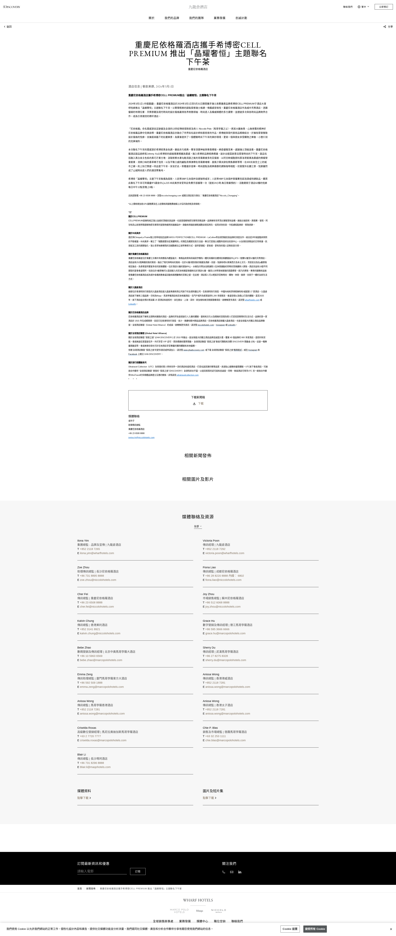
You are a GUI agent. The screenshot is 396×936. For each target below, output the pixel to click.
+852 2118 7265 (90, 549)
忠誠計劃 (241, 18)
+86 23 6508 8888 (91, 602)
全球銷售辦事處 (163, 921)
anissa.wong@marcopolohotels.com (227, 686)
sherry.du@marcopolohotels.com (225, 660)
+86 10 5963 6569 (91, 655)
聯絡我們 (348, 6)
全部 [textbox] (196, 526)
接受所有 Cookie (315, 929)
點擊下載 (82, 798)
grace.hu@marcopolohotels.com (225, 633)
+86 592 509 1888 (91, 682)
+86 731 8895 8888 (92, 575)
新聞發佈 (90, 888)
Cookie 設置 (290, 929)
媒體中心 (202, 921)
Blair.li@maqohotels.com (95, 767)
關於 (152, 18)
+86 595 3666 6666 (217, 629)
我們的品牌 (172, 18)
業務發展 (220, 18)
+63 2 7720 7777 (90, 736)
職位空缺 (220, 921)
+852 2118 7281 (215, 682)
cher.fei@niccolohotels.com (97, 606)
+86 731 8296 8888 (92, 762)
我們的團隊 (196, 18)
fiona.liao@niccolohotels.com (223, 579)
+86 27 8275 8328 (216, 655)
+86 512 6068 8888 (217, 602)
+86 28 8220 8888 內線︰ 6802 (224, 575)
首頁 (79, 888)
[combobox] (198, 526)
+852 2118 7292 (215, 549)
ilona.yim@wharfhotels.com (97, 553)
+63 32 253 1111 (215, 736)
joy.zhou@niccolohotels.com (223, 606)
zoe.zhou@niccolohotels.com (98, 579)
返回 (9, 26)
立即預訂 (383, 6)
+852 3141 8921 (90, 629)
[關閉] (391, 929)
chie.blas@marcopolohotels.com (225, 740)
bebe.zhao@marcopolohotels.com (101, 660)
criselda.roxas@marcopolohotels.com (103, 740)
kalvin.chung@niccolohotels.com (100, 633)
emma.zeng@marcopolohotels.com (102, 686)
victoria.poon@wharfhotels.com (224, 553)
